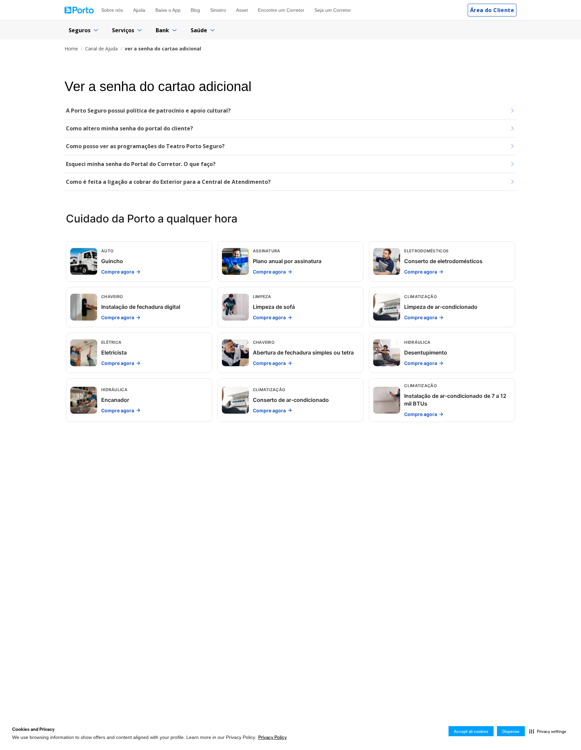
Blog (195, 10)
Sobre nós (112, 10)
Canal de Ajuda (101, 48)
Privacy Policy (272, 737)
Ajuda (139, 10)
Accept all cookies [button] (471, 731)
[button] (548, 731)
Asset (242, 10)
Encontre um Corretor (281, 10)
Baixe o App (168, 10)
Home (71, 48)
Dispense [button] (510, 731)
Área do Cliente (492, 10)
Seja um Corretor (332, 10)
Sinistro (218, 10)
